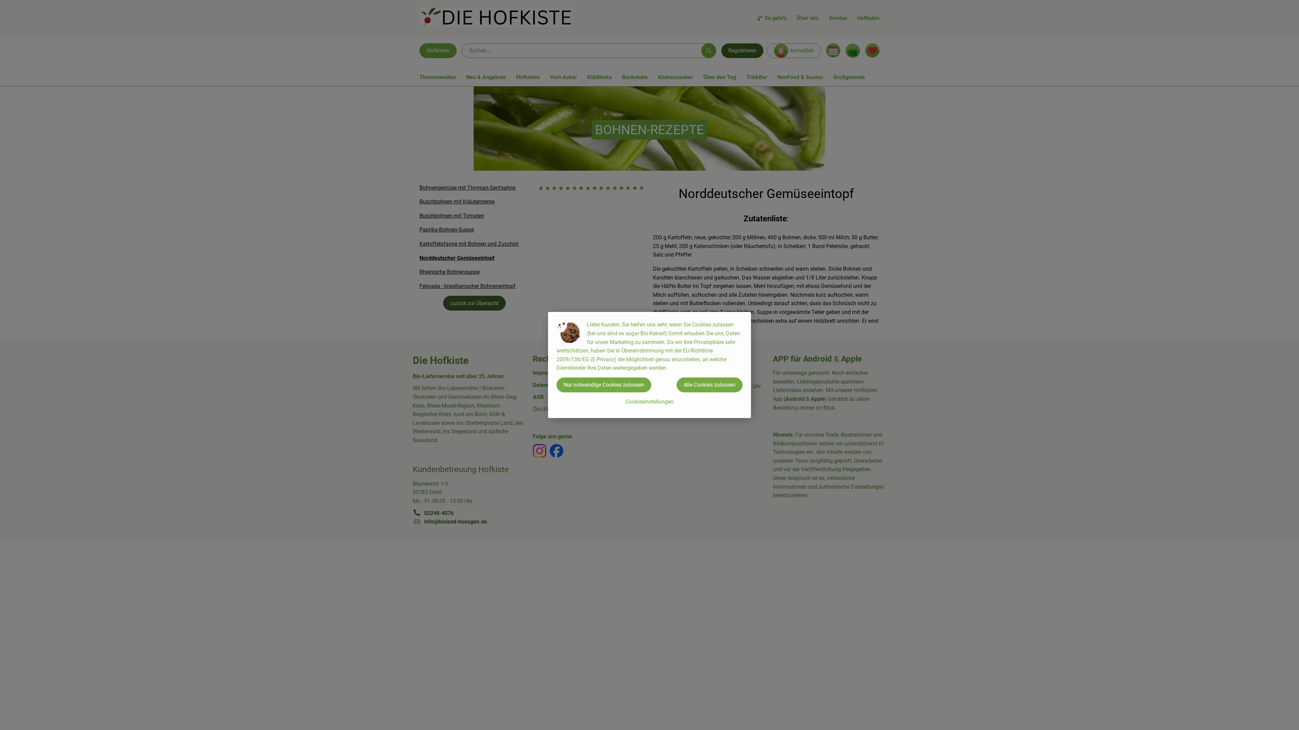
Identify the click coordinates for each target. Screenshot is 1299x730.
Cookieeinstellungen (649, 401)
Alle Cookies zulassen (709, 385)
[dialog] (649, 365)
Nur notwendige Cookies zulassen (604, 385)
